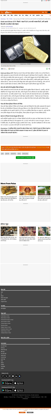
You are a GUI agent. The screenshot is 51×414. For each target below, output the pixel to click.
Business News (4, 325)
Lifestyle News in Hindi (6, 332)
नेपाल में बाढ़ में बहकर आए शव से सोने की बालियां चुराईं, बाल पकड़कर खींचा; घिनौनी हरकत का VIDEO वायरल (27, 239)
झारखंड (2, 368)
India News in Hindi (5, 315)
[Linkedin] (16, 376)
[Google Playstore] (7, 383)
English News (4, 301)
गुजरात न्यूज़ (3, 359)
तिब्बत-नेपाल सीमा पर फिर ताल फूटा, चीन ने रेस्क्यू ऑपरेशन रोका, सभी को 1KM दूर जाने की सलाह (9, 239)
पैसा (23, 15)
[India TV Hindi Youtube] (46, 0)
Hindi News (3, 18)
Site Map (6, 397)
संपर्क (2, 292)
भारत (8, 15)
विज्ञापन (2, 295)
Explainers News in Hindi (6, 329)
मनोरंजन (15, 15)
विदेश (12, 15)
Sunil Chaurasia (9, 26)
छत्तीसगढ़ (2, 364)
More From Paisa (8, 183)
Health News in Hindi (5, 330)
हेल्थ (42, 15)
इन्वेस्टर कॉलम (3, 299)
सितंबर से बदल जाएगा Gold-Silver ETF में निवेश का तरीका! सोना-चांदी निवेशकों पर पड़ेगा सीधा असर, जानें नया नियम (9, 198)
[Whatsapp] (47, 69)
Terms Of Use (12, 397)
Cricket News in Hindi (5, 323)
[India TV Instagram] (9, 376)
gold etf (7, 153)
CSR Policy (27, 397)
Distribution (25, 398)
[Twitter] (6, 376)
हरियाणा (2, 362)
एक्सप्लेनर (38, 15)
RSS (42, 397)
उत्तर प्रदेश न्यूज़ (3, 346)
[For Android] (7, 390)
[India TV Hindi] (8, 12)
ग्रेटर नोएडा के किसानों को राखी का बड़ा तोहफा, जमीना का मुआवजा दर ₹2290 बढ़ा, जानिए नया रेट (27, 198)
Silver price (25, 153)
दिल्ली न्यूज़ (3, 347)
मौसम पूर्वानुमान (3, 308)
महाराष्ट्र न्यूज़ (3, 355)
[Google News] (4, 69)
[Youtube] (13, 376)
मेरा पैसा (10, 18)
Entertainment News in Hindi (7, 319)
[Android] (42, 0)
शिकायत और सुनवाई (4, 297)
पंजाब (2, 360)
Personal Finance (41, 147)
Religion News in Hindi (6, 327)
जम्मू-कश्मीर (3, 366)
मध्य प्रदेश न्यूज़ (3, 353)
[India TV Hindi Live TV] (49, 12)
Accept (22, 412)
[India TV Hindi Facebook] (44, 0)
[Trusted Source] (11, 69)
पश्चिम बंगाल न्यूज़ (4, 349)
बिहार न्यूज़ (2, 351)
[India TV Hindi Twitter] (45, 0)
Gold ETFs (13, 153)
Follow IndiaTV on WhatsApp (24, 157)
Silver (19, 153)
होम (1, 15)
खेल (20, 15)
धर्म (30, 15)
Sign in (49, 0)
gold (2, 153)
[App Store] (18, 383)
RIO (46, 397)
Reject (30, 412)
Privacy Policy (20, 397)
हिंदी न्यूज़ (8, 147)
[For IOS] (18, 390)
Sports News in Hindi (5, 321)
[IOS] (41, 0)
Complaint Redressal (35, 397)
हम (1, 294)
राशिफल (26, 15)
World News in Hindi (5, 317)
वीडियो (5, 15)
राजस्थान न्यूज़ (3, 357)
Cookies (4, 409)
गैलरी (33, 15)
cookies (25, 410)
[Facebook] (3, 376)
